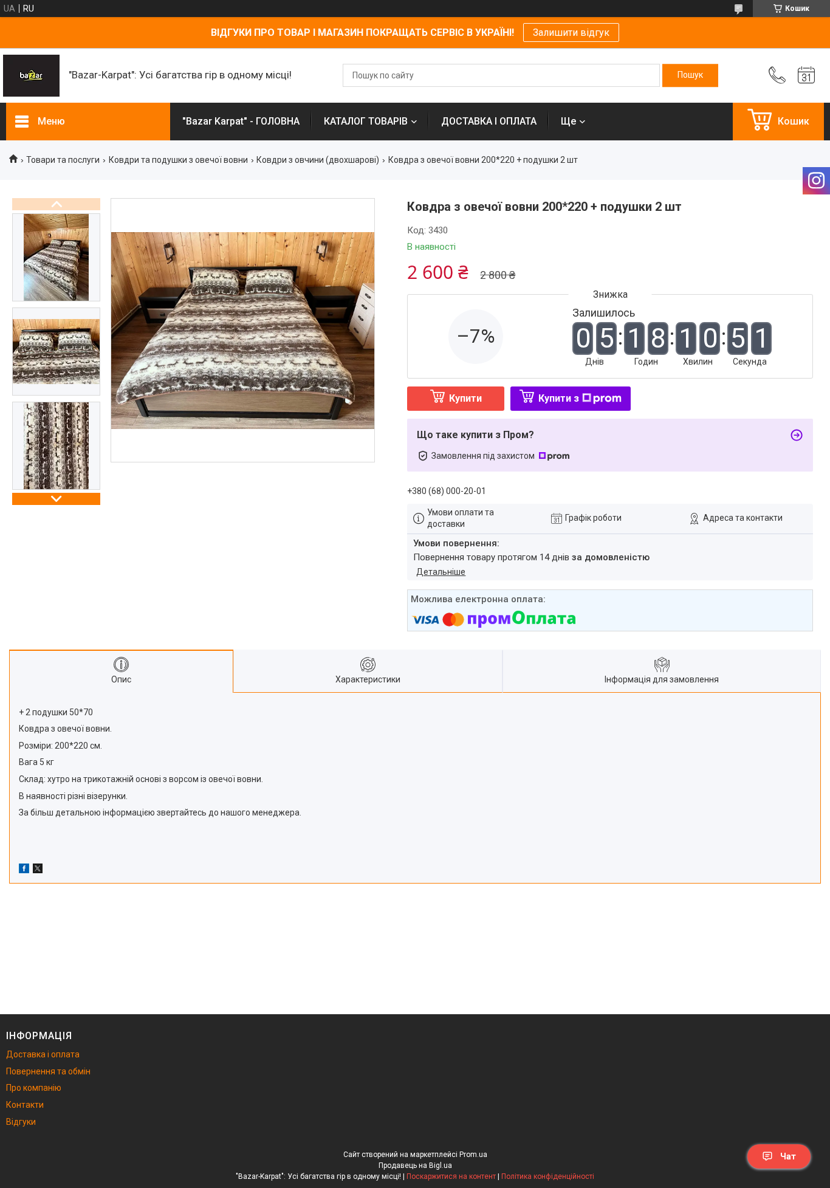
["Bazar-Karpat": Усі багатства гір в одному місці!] (31, 76)
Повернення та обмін (48, 1071)
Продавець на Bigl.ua (415, 1165)
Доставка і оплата (43, 1054)
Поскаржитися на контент (451, 1176)
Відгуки (21, 1122)
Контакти (25, 1105)
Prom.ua (473, 1154)
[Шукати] (690, 75)
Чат (788, 1156)
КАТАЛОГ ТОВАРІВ (366, 121)
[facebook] (24, 870)
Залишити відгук (571, 32)
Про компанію (33, 1088)
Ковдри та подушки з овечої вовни (178, 160)
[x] (38, 870)
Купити (465, 398)
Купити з (558, 398)
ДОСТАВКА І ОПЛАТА (489, 121)
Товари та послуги (63, 160)
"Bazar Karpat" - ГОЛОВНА (241, 121)
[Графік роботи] (806, 75)
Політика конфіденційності (547, 1176)
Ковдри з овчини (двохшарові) (317, 160)
